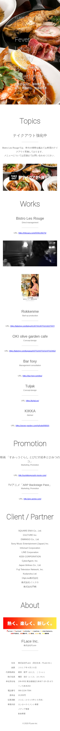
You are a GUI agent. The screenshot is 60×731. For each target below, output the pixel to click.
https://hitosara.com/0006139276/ (32, 233)
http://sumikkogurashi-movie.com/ (32, 475)
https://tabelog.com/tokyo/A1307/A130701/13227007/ (32, 326)
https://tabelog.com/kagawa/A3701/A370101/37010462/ (32, 351)
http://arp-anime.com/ (32, 499)
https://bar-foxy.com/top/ (32, 376)
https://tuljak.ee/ (32, 401)
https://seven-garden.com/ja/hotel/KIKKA (32, 426)
